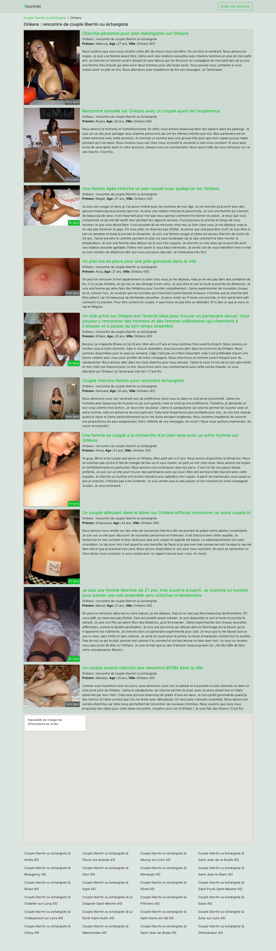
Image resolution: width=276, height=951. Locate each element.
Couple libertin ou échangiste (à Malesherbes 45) (105, 929)
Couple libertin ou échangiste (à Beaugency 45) (47, 871)
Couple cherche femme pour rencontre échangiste (133, 380)
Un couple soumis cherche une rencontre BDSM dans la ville (142, 667)
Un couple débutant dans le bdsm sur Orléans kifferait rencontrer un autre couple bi (166, 512)
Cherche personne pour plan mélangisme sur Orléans (135, 33)
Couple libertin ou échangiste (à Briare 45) (47, 886)
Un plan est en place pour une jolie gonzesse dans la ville (139, 261)
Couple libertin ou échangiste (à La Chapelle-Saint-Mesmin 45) (107, 900)
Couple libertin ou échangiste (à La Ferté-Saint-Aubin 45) (107, 915)
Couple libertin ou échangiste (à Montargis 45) (163, 871)
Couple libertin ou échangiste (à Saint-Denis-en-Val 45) (163, 915)
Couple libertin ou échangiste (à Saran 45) (221, 900)
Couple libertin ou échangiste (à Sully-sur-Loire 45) (221, 915)
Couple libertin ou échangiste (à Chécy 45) (47, 929)
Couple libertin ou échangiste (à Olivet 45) (163, 886)
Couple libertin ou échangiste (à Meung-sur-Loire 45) (163, 856)
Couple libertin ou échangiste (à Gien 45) (105, 871)
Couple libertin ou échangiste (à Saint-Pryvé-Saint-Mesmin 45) (221, 886)
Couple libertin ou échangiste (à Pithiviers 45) (163, 900)
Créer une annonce (235, 6)
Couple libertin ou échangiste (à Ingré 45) (105, 886)
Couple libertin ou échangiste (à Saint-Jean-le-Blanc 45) (221, 871)
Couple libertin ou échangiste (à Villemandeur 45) (221, 929)
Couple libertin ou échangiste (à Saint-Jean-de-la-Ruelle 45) (221, 856)
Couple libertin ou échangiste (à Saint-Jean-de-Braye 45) (163, 929)
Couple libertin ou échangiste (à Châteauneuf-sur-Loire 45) (47, 915)
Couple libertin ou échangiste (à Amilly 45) (47, 856)
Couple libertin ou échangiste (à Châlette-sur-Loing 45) (47, 900)
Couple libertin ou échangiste (45, 18)
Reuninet (32, 6)
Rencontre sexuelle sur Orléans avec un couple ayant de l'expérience (151, 110)
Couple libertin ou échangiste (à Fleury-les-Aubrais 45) (105, 856)
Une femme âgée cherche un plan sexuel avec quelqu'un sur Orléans (150, 188)
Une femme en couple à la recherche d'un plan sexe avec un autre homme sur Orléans (160, 438)
